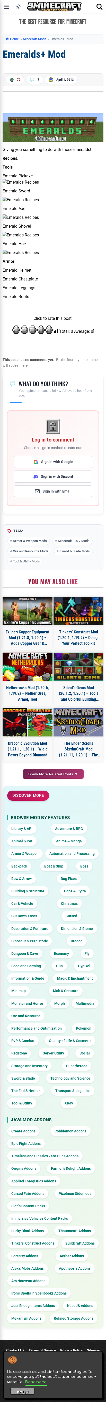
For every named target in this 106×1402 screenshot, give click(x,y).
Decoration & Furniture (29, 929)
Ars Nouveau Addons (28, 1281)
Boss (84, 866)
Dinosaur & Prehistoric (29, 941)
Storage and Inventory (29, 1066)
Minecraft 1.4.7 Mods (74, 541)
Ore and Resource (25, 1016)
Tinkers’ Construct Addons (32, 1243)
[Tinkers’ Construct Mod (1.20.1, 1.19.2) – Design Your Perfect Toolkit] (78, 611)
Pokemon (83, 1028)
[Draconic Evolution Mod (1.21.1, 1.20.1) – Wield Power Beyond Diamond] (27, 722)
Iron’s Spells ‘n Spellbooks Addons (39, 1293)
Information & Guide (27, 978)
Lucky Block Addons (27, 1231)
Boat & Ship (53, 866)
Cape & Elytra (75, 891)
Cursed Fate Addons (27, 1193)
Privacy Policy (71, 1350)
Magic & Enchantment (75, 978)
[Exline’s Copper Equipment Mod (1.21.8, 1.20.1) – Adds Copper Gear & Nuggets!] (27, 611)
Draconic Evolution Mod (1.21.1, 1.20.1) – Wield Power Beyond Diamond (28, 749)
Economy (61, 953)
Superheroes (76, 1066)
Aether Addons (72, 1256)
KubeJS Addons (80, 1306)
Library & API (21, 829)
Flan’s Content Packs (28, 1206)
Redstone (19, 1053)
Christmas (69, 903)
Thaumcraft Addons (74, 1231)
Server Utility (53, 1053)
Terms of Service (42, 1350)
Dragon (77, 941)
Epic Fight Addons (26, 1143)
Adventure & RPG (69, 829)
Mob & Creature (65, 991)
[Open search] (99, 7)
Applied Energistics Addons (33, 1181)
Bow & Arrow (21, 879)
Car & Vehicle (22, 903)
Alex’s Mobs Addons (27, 1268)
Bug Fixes (69, 879)
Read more (36, 1381)
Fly (87, 953)
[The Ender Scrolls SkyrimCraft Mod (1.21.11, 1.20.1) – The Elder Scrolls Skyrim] (78, 722)
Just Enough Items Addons (33, 1306)
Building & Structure (27, 891)
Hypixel (84, 966)
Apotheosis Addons (75, 1268)
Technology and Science (70, 1078)
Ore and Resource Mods (30, 551)
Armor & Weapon (25, 853)
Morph (59, 1003)
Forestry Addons (24, 1256)
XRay (69, 1103)
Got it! (22, 1392)
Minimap (18, 991)
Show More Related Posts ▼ (53, 774)
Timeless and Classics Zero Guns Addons (44, 1156)
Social (85, 1053)
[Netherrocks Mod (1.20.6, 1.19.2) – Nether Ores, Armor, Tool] (27, 667)
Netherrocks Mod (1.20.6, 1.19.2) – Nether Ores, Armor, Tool (27, 693)
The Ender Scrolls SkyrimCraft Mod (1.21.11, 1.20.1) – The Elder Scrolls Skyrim (78, 749)
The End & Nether (25, 1091)
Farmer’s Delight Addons (71, 1168)
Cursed (71, 916)
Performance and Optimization (36, 1028)
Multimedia (85, 1003)
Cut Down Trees (24, 916)
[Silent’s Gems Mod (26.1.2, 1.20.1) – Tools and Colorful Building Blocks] (78, 667)
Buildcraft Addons (80, 1243)
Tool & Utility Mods (26, 561)
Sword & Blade (23, 1078)
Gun (59, 966)
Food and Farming (26, 966)
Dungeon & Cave (24, 953)
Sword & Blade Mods (74, 551)
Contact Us (15, 1350)
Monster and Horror (27, 1003)
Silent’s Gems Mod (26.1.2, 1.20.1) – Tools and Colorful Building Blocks (78, 693)
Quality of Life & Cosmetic (70, 1041)
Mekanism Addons (26, 1318)
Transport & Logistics (72, 1091)
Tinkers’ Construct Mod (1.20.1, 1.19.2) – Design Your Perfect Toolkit (79, 638)
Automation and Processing (72, 853)
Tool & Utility (21, 1103)
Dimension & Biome (77, 929)
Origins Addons (23, 1168)
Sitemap (93, 1350)
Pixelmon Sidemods (75, 1193)
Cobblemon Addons (70, 1131)
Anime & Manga (69, 841)
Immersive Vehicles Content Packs (39, 1218)
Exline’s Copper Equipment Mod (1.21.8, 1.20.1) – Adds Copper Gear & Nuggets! (27, 638)
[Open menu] (6, 7)
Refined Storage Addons (73, 1318)
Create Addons (23, 1131)
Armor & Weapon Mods (30, 541)
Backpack (19, 866)
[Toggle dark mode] (18, 7)
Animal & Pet (21, 841)
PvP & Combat (22, 1041)
